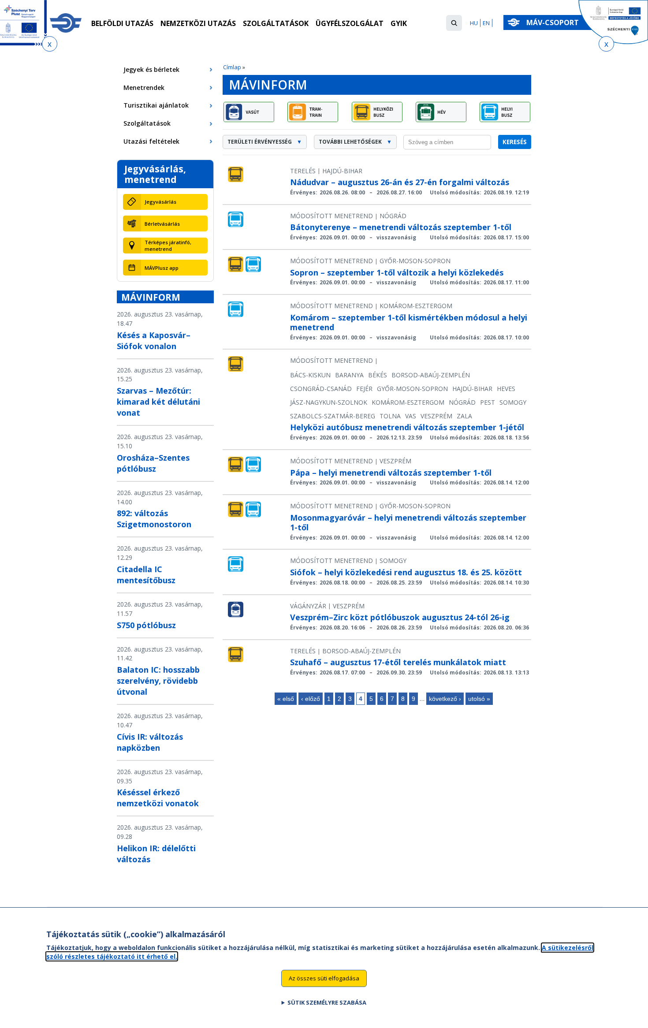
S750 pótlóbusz (146, 625)
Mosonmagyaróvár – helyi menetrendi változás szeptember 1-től (408, 522)
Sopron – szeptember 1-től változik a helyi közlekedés (396, 272)
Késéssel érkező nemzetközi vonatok (158, 797)
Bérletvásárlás (162, 223)
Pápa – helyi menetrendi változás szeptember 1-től (391, 472)
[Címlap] (66, 23)
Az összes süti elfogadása (324, 978)
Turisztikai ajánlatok (156, 105)
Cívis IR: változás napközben (150, 742)
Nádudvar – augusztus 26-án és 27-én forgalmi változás (399, 182)
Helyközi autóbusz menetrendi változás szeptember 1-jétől (407, 427)
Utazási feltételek (151, 141)
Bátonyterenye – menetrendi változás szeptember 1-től (400, 227)
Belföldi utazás (122, 23)
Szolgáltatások (276, 23)
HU (474, 23)
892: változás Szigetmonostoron (154, 518)
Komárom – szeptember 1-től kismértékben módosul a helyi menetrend (408, 322)
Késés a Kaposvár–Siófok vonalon (153, 340)
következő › (445, 698)
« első (285, 698)
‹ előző (310, 698)
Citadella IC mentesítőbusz (146, 574)
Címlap (232, 67)
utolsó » (479, 698)
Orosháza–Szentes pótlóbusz (153, 463)
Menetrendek (143, 87)
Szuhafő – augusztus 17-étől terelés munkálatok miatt (398, 662)
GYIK (399, 23)
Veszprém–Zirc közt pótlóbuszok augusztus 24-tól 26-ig (400, 617)
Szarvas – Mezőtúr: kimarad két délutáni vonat (158, 401)
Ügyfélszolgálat (350, 23)
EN (486, 23)
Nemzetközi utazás (198, 23)
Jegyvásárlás (160, 201)
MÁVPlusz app (162, 267)
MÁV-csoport (553, 22)
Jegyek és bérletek (151, 69)
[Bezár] (49, 44)
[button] (454, 23)
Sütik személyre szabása (326, 1002)
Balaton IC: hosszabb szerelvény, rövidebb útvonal (158, 680)
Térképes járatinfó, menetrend (168, 245)
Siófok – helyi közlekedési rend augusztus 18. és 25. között (406, 572)
